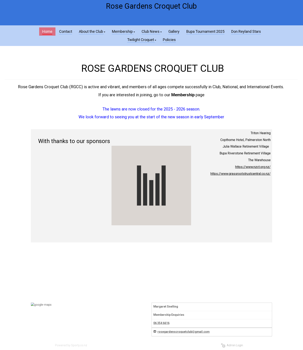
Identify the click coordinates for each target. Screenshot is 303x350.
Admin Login (234, 345)
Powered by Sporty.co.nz (71, 345)
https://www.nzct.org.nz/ (253, 167)
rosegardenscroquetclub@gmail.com (183, 331)
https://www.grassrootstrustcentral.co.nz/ (240, 174)
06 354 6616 (161, 323)
